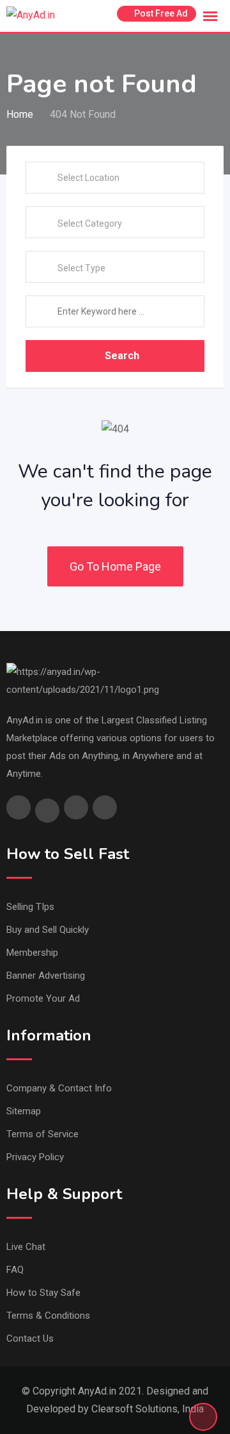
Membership (32, 952)
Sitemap (23, 1111)
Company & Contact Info (59, 1088)
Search (122, 356)
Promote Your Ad (43, 998)
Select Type (81, 268)
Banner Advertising (45, 975)
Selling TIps (30, 906)
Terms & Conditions (48, 1315)
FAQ (15, 1269)
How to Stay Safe (43, 1292)
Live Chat (25, 1247)
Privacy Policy (35, 1157)
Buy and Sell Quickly (47, 929)
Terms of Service (42, 1134)
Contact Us (30, 1338)
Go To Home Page (115, 566)
